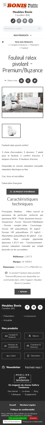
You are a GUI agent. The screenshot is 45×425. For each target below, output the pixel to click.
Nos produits (21, 35)
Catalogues (16, 394)
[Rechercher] (40, 29)
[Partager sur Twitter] (34, 80)
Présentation (9, 316)
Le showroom (30, 316)
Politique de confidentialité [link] (32, 422)
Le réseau (26, 391)
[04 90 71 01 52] (13, 20)
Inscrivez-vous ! (33, 367)
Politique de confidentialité (22, 410)
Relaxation (34, 45)
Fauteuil (24, 48)
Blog (36, 391)
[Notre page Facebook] (19, 20)
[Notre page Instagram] (30, 20)
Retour (23, 292)
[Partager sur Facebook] (28, 80)
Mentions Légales (28, 405)
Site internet (13, 391)
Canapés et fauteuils (18, 45)
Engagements (30, 394)
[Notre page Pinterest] (24, 20)
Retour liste (12, 81)
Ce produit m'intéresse (24, 192)
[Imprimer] (21, 80)
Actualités (8, 320)
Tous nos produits (24, 42)
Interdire (33, 418)
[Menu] (4, 4)
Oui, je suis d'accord (17, 418)
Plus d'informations (12, 422)
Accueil (12, 405)
